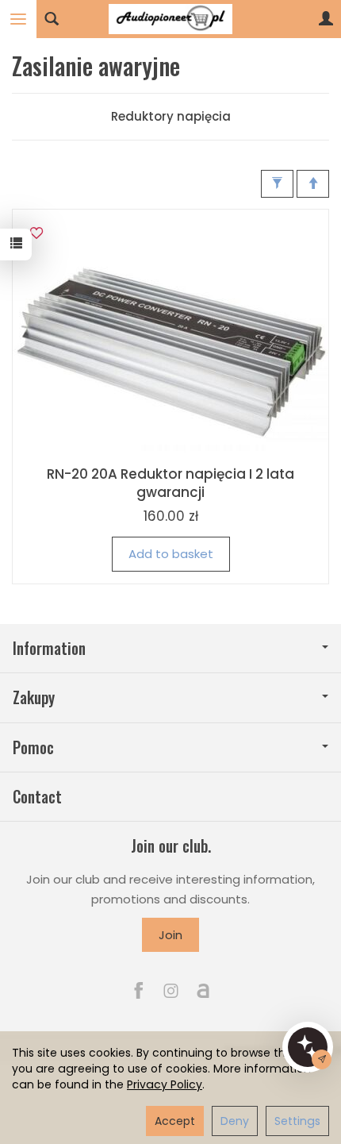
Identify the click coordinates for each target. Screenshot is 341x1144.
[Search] (51, 19)
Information (49, 648)
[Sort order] (313, 184)
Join (170, 934)
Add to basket (170, 553)
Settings (297, 1121)
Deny (234, 1121)
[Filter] (277, 184)
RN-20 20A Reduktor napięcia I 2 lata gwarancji (170, 483)
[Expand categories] (18, 19)
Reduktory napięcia (171, 116)
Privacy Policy (164, 1084)
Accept (175, 1121)
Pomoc (33, 747)
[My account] (326, 19)
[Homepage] (170, 19)
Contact (37, 796)
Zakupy (34, 697)
